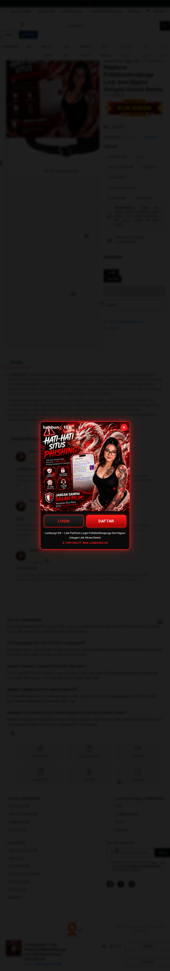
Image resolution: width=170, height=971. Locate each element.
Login (64, 521)
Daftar (106, 521)
